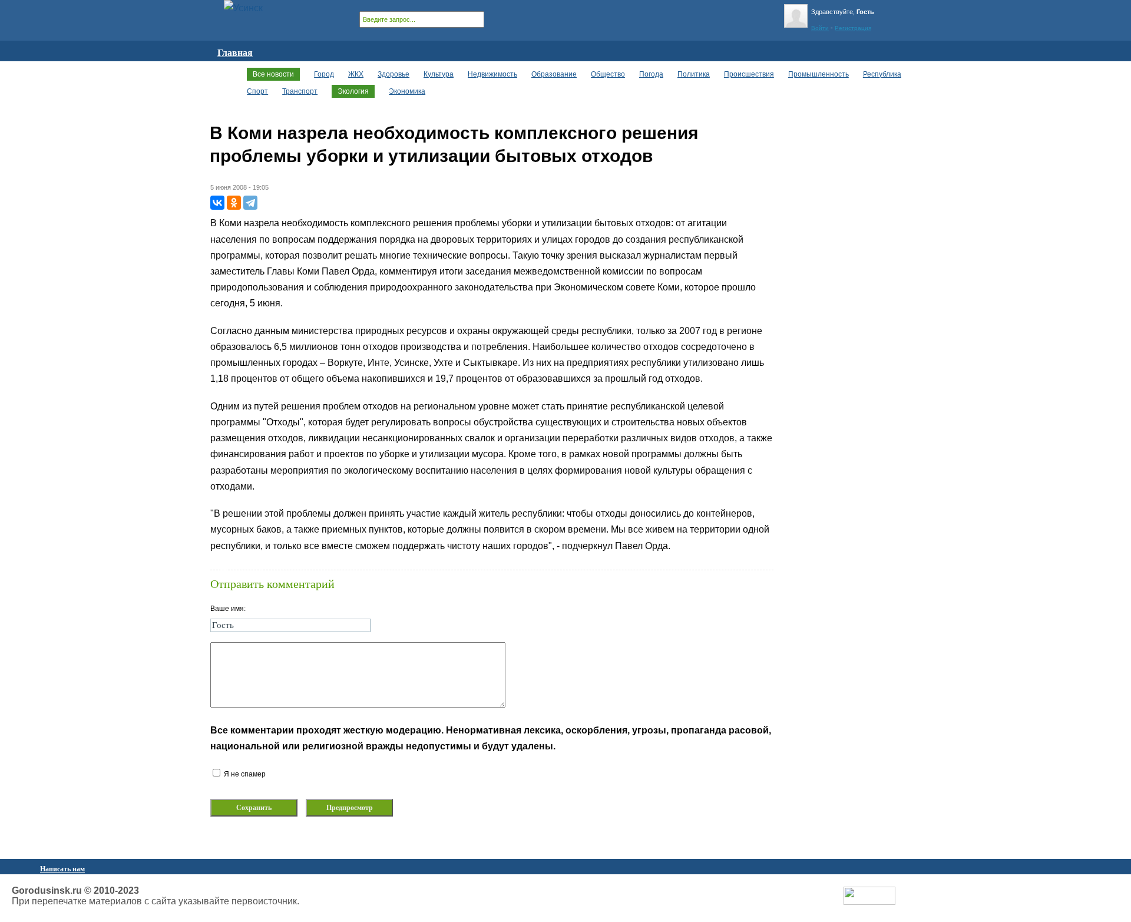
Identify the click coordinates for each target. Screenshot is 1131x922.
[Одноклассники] (234, 203)
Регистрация (853, 28)
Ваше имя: (228, 608)
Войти (820, 28)
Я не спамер (244, 774)
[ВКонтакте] (217, 203)
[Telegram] (250, 203)
